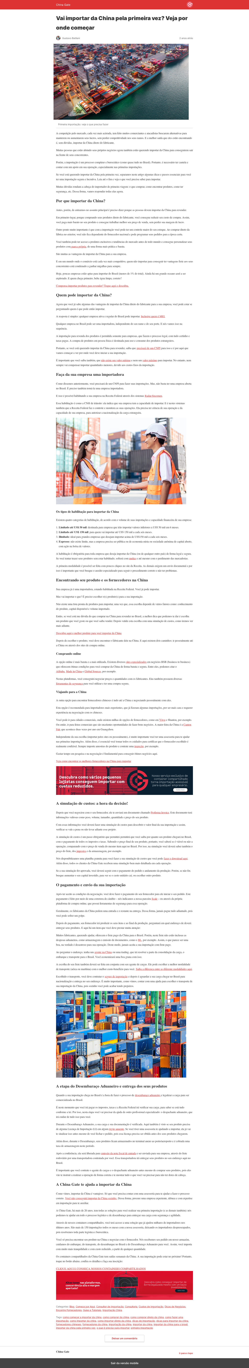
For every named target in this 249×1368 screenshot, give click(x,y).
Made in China (74, 671)
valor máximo (149, 360)
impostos (81, 851)
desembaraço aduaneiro (148, 1095)
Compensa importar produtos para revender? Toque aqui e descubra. (92, 285)
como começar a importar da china (82, 1317)
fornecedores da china (94, 1324)
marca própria (78, 246)
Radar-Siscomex (153, 395)
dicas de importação (143, 1320)
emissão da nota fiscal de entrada (118, 1153)
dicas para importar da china (172, 1320)
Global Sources (93, 671)
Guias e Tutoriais (92, 1310)
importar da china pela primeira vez (75, 1327)
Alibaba (60, 671)
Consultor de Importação (110, 1306)
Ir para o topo (186, 1353)
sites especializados (136, 662)
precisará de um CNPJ (148, 348)
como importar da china (83, 1320)
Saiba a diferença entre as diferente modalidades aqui (164, 969)
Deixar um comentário (124, 1338)
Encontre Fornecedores (69, 1310)
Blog (71, 1306)
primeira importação (142, 1327)
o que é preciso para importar (113, 1327)
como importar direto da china (114, 1320)
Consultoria (131, 1306)
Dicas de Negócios (175, 1306)
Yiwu (162, 720)
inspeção (139, 746)
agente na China (103, 952)
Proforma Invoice (160, 812)
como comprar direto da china (147, 1317)
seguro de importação (116, 976)
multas (132, 558)
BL (140, 940)
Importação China (112, 1310)
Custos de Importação (151, 1306)
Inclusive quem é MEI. (153, 316)
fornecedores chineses (68, 1324)
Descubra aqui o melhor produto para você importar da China (88, 633)
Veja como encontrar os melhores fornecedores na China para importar (93, 761)
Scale (154, 898)
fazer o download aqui (176, 858)
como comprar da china (116, 1317)
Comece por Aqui (85, 1306)
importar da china (142, 1324)
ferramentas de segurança (69, 683)
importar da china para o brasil (171, 1324)
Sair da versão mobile (124, 1363)
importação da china (120, 1324)
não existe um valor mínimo (116, 360)
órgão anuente (116, 1129)
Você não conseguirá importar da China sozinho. (91, 1198)
